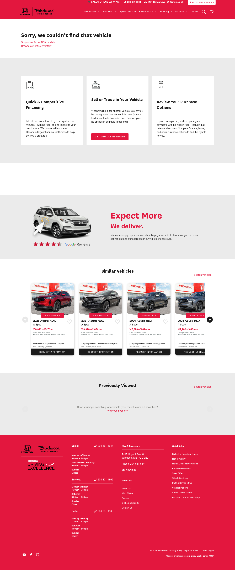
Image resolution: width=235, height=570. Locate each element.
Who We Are (127, 494)
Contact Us (127, 508)
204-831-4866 (105, 480)
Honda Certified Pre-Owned (185, 464)
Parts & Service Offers (182, 483)
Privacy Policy (175, 551)
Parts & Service (146, 12)
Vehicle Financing (180, 488)
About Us (179, 12)
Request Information (52, 352)
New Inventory (178, 459)
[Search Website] (204, 12)
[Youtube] (24, 554)
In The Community (130, 503)
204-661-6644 (134, 2)
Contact (194, 12)
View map (130, 470)
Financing (164, 12)
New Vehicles (90, 12)
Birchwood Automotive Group (186, 498)
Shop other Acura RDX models (38, 42)
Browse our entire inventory (36, 46)
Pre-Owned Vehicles (181, 469)
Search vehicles (202, 275)
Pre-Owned (108, 12)
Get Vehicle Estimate (110, 136)
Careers (125, 498)
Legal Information (192, 551)
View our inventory (117, 411)
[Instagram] (37, 554)
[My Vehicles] (212, 12)
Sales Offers (177, 474)
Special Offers (126, 12)
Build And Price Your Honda (185, 454)
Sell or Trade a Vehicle (182, 493)
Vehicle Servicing (180, 478)
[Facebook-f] (31, 554)
